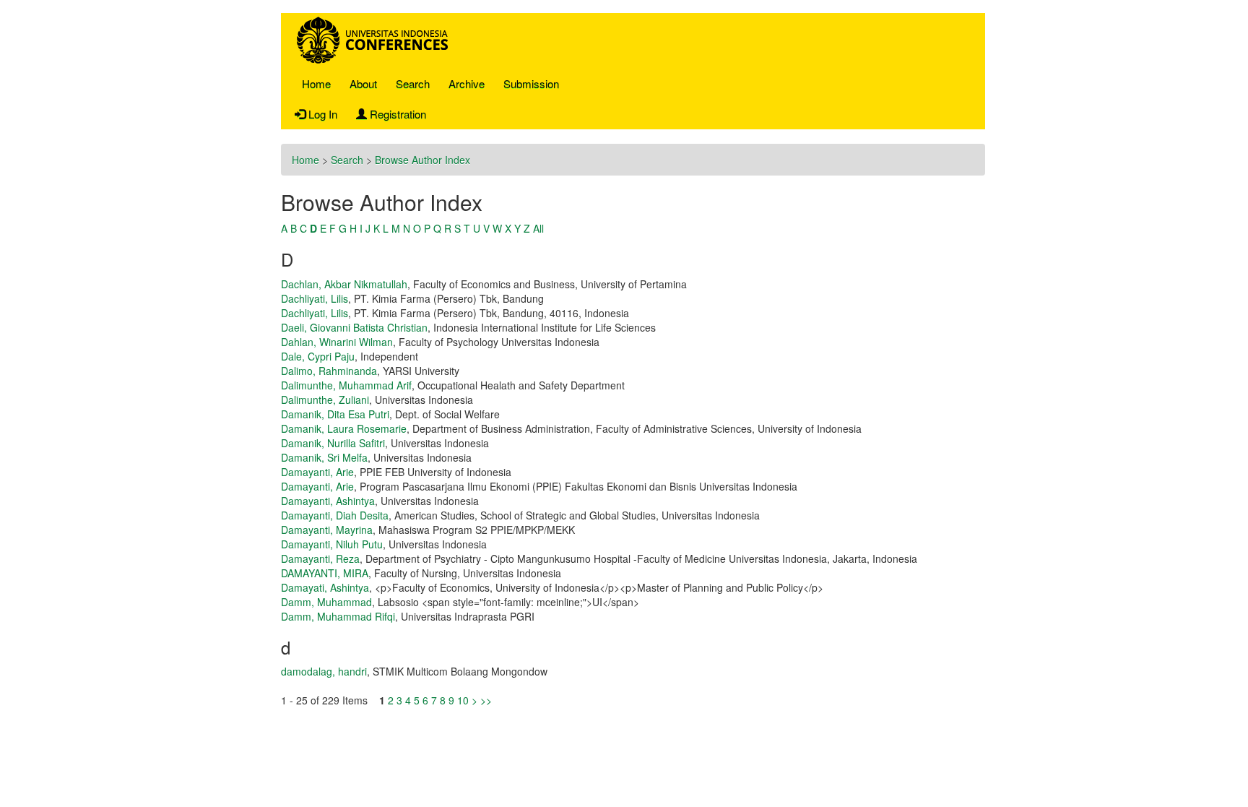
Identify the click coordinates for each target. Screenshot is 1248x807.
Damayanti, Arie (317, 472)
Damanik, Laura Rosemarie (344, 428)
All (538, 228)
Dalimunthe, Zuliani (325, 399)
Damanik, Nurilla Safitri (333, 443)
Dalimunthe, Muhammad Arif (346, 385)
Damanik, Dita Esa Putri (335, 414)
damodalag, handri (324, 671)
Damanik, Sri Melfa (324, 457)
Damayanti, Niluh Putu (332, 544)
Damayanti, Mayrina (327, 529)
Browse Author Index (422, 159)
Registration (396, 113)
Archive (466, 83)
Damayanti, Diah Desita (335, 515)
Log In (321, 113)
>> (486, 700)
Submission (531, 83)
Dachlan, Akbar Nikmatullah (344, 284)
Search (413, 83)
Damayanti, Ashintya (328, 500)
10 (463, 700)
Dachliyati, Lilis (314, 298)
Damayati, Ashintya (325, 587)
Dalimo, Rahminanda (329, 370)
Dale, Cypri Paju (318, 356)
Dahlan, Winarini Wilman (337, 342)
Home (316, 83)
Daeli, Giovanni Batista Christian (354, 327)
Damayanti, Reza (320, 558)
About (363, 83)
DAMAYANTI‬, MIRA (324, 573)
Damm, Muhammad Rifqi (338, 616)
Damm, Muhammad (326, 602)
